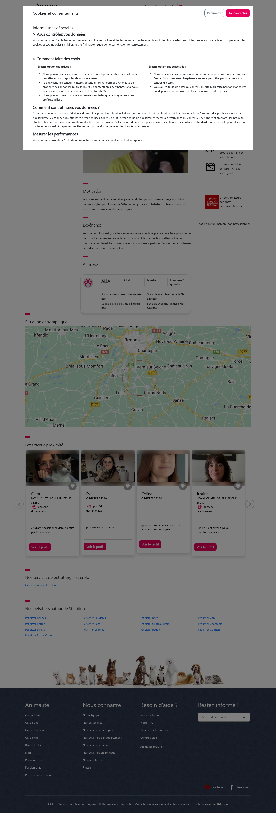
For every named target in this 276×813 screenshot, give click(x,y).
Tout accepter (238, 13)
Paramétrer (215, 13)
